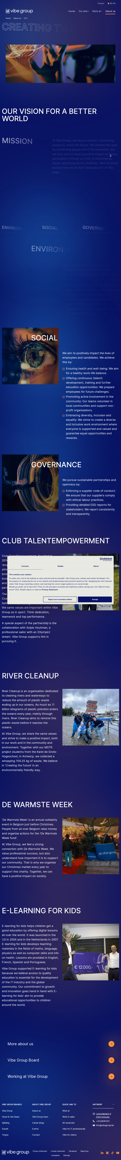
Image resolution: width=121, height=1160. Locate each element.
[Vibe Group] (19, 11)
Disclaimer (73, 1151)
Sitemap (66, 1155)
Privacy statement (40, 1151)
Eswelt (5, 1129)
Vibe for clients (69, 1135)
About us (110, 11)
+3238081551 (103, 1121)
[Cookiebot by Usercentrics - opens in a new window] (101, 559)
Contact (101, 3)
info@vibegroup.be (105, 1125)
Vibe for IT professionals (73, 1129)
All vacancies (68, 1123)
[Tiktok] (112, 1153)
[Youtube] (117, 1153)
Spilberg (5, 1123)
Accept (95, 599)
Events (35, 1129)
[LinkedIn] (102, 1153)
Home (71, 11)
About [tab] (96, 566)
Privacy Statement (50, 590)
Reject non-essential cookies (60, 599)
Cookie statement (58, 1151)
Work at (96, 11)
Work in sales (68, 1117)
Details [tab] (60, 566)
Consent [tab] (25, 566)
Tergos (5, 1135)
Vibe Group (7, 1111)
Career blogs (38, 1123)
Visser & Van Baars (10, 1117)
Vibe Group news (40, 1117)
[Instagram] (107, 1153)
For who (83, 11)
